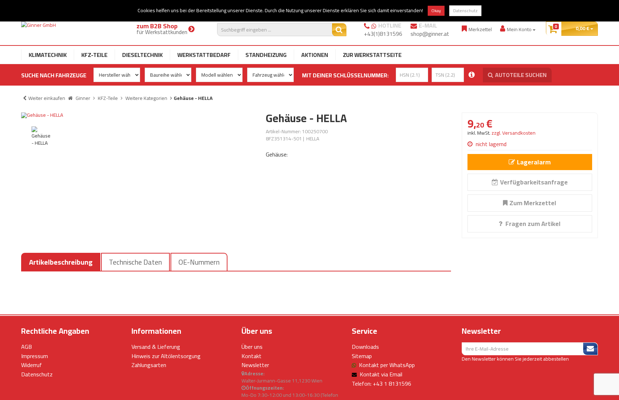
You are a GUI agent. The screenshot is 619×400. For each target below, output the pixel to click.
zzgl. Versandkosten (513, 133)
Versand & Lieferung (155, 346)
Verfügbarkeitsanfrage (534, 182)
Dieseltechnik (142, 54)
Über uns (252, 346)
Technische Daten (135, 262)
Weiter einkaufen (46, 98)
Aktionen (314, 54)
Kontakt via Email (381, 374)
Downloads (365, 346)
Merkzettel (480, 29)
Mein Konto (520, 29)
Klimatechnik (48, 54)
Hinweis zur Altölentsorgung (166, 356)
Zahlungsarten (148, 365)
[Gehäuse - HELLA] (138, 115)
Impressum (34, 356)
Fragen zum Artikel (532, 224)
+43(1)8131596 (383, 33)
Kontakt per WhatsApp (387, 365)
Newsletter (255, 365)
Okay (436, 10)
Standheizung (266, 54)
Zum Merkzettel (532, 203)
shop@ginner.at (430, 33)
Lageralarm (534, 162)
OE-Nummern (199, 262)
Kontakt (251, 356)
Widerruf (31, 365)
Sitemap (362, 356)
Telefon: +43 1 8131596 (381, 383)
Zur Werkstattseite (372, 54)
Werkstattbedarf (204, 54)
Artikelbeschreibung (60, 262)
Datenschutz (465, 10)
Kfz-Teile (94, 54)
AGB (26, 346)
